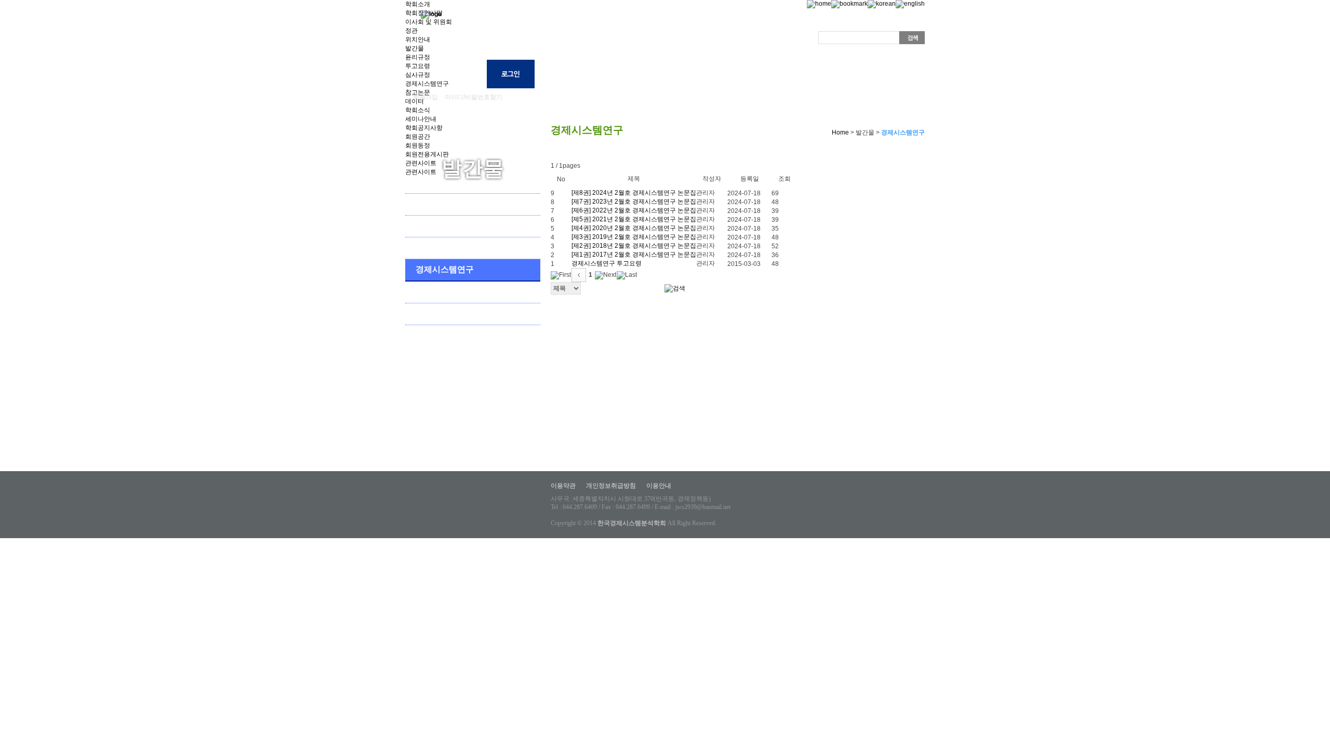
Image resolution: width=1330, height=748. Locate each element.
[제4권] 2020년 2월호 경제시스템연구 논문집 (633, 228)
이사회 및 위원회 (428, 21)
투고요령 (417, 66)
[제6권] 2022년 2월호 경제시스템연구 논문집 (633, 210)
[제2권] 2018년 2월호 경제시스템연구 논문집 (633, 245)
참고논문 (417, 92)
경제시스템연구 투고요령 (606, 263)
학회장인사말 (424, 13)
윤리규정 (417, 57)
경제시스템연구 (427, 83)
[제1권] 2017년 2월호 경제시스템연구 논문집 (633, 254)
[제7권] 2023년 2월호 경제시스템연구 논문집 (633, 201)
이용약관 (563, 485)
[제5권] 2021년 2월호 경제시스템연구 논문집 (633, 219)
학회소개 (417, 4)
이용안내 (658, 485)
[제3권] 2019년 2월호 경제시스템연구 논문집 (633, 237)
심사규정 (417, 74)
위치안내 (417, 39)
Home (839, 132)
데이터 (414, 101)
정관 (411, 30)
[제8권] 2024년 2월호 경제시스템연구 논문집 (633, 192)
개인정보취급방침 (611, 485)
